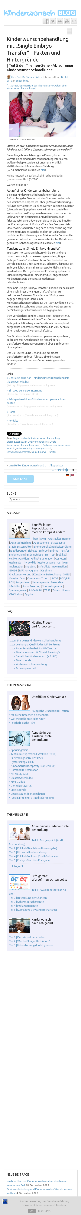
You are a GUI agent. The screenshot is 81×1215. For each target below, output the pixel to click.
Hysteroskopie (46, 562)
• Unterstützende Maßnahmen (27, 793)
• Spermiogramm (18, 750)
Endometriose (35, 554)
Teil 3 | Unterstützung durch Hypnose (31, 945)
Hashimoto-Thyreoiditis (22, 562)
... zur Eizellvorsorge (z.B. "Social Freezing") (34, 652)
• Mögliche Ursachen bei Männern (29, 714)
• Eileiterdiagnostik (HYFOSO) (26, 758)
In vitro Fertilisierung (46, 445)
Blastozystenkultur (17, 442)
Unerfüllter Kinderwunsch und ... (27, 465)
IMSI (65, 562)
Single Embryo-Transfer (43, 452)
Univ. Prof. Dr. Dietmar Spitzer (27, 77)
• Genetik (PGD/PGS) (20, 785)
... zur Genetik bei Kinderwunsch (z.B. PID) (33, 656)
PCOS (55, 578)
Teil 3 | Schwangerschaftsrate (26, 901)
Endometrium (17, 554)
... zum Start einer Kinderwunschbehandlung (35, 640)
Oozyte (13, 578)
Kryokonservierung (20, 574)
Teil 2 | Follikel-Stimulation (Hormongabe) (33, 848)
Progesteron (23, 582)
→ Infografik (16, 866)
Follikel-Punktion (19, 558)
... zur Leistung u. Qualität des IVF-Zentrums (34, 644)
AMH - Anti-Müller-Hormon (55, 538)
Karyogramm (32, 570)
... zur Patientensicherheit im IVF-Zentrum (33, 648)
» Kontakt (12, 420)
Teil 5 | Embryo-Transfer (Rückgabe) (29, 860)
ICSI (59, 562)
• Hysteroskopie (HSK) (21, 762)
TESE (47, 590)
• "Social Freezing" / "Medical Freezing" (32, 797)
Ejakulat (32, 550)
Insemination (59, 566)
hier (43, 169)
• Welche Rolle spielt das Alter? (27, 718)
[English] (72, 475)
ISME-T (13, 570)
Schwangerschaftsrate (18, 452)
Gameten (60, 558)
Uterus (66, 590)
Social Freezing (31, 586)
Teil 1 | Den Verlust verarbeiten (27, 937)
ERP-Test (50, 554)
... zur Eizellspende (20, 660)
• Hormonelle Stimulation (23, 769)
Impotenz (31, 566)
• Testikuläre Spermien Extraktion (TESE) (32, 754)
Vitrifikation (16, 594)
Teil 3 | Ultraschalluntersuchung (28, 852)
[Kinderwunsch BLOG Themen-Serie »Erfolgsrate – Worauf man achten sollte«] (19, 888)
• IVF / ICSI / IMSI (18, 773)
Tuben (56, 590)
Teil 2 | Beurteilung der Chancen (28, 897)
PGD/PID (65, 578)
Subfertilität (35, 590)
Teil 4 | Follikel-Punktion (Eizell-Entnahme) (34, 856)
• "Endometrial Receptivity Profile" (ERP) (32, 765)
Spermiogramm (18, 590)
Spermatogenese (52, 586)
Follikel (61, 554)
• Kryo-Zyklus (17, 781)
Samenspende (40, 582)
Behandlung (22, 80)
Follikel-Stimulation (42, 558)
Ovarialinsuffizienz (38, 578)
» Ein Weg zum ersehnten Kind (24, 390)
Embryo (43, 550)
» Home (11, 411)
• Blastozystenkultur (21, 777)
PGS (11, 582)
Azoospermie (41, 542)
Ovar (22, 578)
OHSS (66, 574)
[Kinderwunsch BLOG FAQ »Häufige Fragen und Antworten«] (19, 635)
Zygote (28, 594)
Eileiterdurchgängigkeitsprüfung (53, 546)
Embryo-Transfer (59, 550)
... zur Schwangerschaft (22, 668)
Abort (35, 538)
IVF (21, 570)
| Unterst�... (60, 470)
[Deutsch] (67, 475)
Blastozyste (58, 542)
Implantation (16, 566)
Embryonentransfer (38, 442)
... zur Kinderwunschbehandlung (28, 664)
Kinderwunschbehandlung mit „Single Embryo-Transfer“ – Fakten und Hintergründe (40, 54)
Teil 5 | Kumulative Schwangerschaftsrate (33, 909)
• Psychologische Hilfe (22, 722)
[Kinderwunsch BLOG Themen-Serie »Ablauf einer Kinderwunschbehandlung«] (19, 839)
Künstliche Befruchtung (47, 574)
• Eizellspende (17, 789)
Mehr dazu (44, 1211)
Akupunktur (56, 465)
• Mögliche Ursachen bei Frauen (50, 710)
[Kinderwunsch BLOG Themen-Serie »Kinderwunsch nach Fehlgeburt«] (19, 932)
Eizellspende (18, 550)
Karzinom (46, 570)
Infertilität (44, 566)
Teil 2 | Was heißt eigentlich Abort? (29, 941)
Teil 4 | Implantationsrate (23, 905)
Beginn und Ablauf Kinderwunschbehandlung (36, 438)
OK (32, 1211)
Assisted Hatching (20, 542)
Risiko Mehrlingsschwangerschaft (33, 448)
